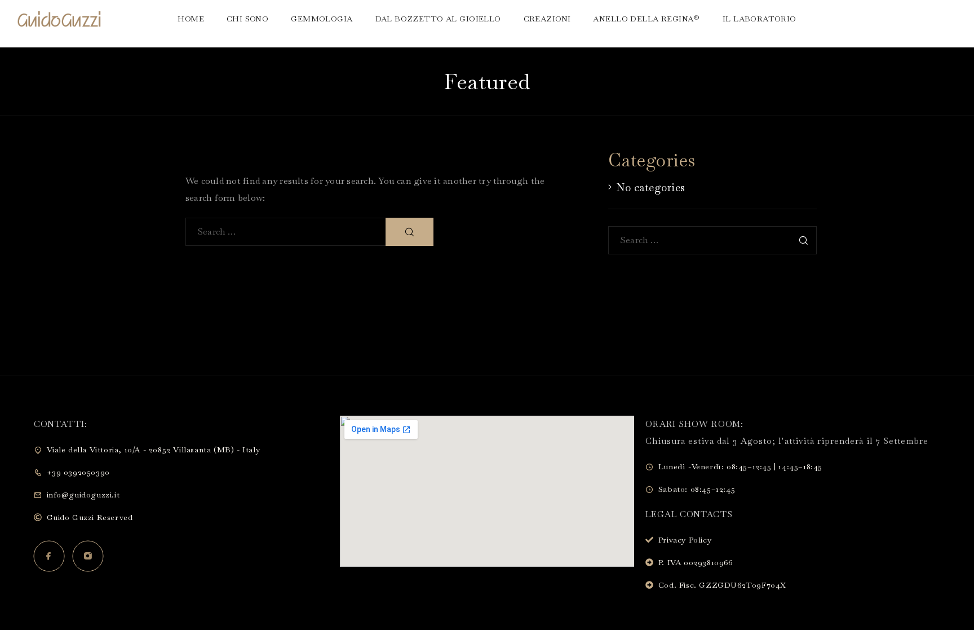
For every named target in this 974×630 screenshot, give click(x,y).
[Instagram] (87, 555)
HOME (191, 19)
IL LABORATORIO (759, 19)
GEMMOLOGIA (321, 19)
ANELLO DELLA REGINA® (646, 19)
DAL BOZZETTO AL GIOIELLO (438, 19)
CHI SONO (247, 19)
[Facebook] (48, 555)
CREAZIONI (547, 19)
